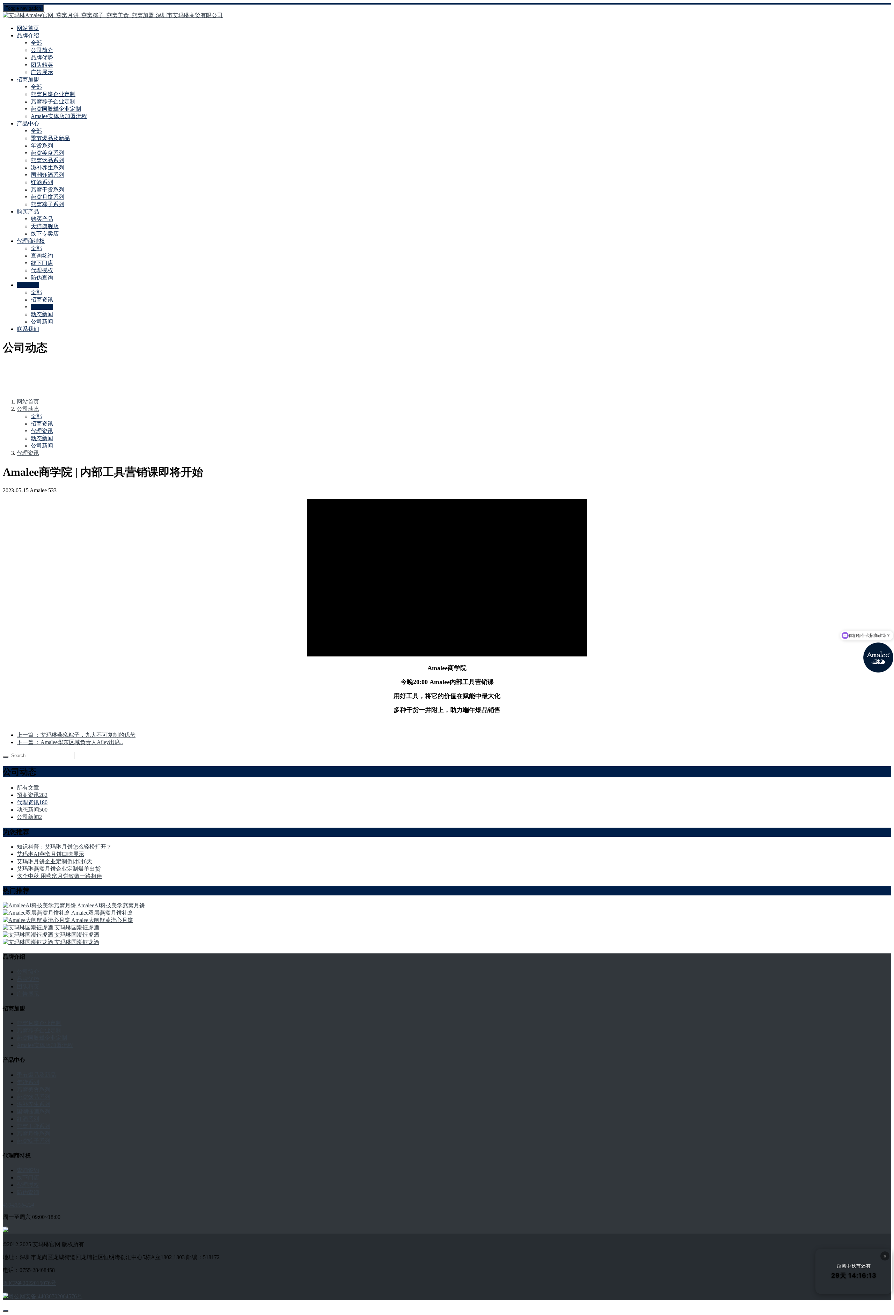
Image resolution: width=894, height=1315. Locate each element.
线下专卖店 (45, 234)
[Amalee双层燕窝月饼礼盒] (37, 913)
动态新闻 (42, 314)
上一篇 (76, 735)
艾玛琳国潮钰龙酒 (76, 942)
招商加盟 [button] (28, 79)
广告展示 (42, 72)
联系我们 (28, 329)
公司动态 (28, 409)
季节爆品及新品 (50, 138)
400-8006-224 (18, 1205)
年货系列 (42, 145)
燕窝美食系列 (47, 153)
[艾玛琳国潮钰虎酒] (28, 927)
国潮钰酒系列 (47, 175)
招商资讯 (42, 300)
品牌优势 (42, 57)
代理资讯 (42, 307)
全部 (36, 43)
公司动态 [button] (28, 285)
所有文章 (28, 788)
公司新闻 (42, 322)
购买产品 (42, 219)
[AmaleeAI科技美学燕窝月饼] (40, 905)
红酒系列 (42, 182)
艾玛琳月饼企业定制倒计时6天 (54, 861)
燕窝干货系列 (47, 189)
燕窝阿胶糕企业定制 (56, 109)
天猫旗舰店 (45, 226)
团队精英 (42, 65)
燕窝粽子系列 (47, 204)
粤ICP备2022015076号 (29, 1283)
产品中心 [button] (28, 123)
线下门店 (42, 263)
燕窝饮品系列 (47, 160)
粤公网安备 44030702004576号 (45, 1296)
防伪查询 (42, 278)
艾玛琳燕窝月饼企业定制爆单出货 (59, 869)
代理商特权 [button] (31, 241)
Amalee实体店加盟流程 (59, 116)
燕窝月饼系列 (47, 197)
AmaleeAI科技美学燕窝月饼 (111, 905)
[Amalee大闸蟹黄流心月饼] (37, 920)
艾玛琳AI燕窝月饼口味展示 (50, 854)
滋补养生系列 (47, 167)
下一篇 (70, 742)
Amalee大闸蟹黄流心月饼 (102, 920)
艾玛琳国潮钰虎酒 (76, 927)
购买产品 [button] (28, 212)
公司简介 (42, 50)
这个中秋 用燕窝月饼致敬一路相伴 (59, 876)
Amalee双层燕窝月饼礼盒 (102, 913)
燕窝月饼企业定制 (53, 94)
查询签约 (42, 256)
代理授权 (42, 270)
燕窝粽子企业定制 (53, 101)
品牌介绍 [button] (28, 35)
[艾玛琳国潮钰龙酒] (28, 942)
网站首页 (28, 28)
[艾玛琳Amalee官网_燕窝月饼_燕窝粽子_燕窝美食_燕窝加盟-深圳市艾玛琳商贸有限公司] (447, 15)
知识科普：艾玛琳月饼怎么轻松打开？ (64, 847)
